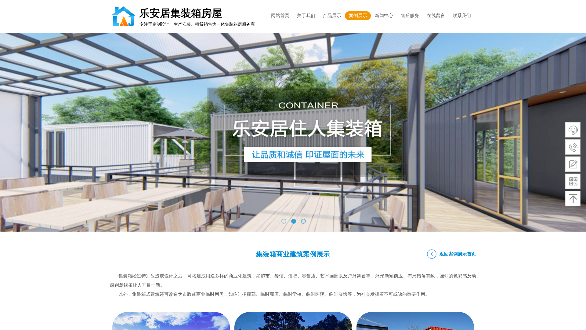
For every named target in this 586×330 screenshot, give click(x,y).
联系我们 (462, 15)
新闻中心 (384, 15)
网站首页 (280, 15)
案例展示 (358, 15)
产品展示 (332, 15)
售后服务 (410, 15)
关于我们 (306, 15)
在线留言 (436, 15)
